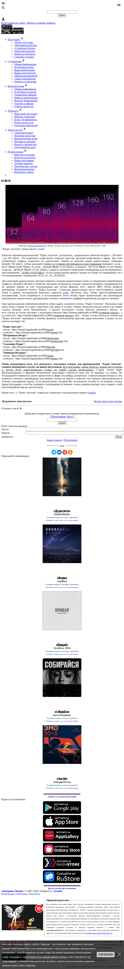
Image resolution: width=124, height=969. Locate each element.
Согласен (105, 954)
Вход (70, 416)
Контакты (34, 894)
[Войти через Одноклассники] (70, 452)
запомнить (7, 436)
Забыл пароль (54, 440)
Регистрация (58, 416)
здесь (65, 292)
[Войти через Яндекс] (64, 452)
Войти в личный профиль (41, 23)
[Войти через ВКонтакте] (59, 452)
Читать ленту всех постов (108, 401)
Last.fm (92, 392)
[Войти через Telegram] (53, 452)
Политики (22, 894)
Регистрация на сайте (13, 23)
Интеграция (8, 894)
